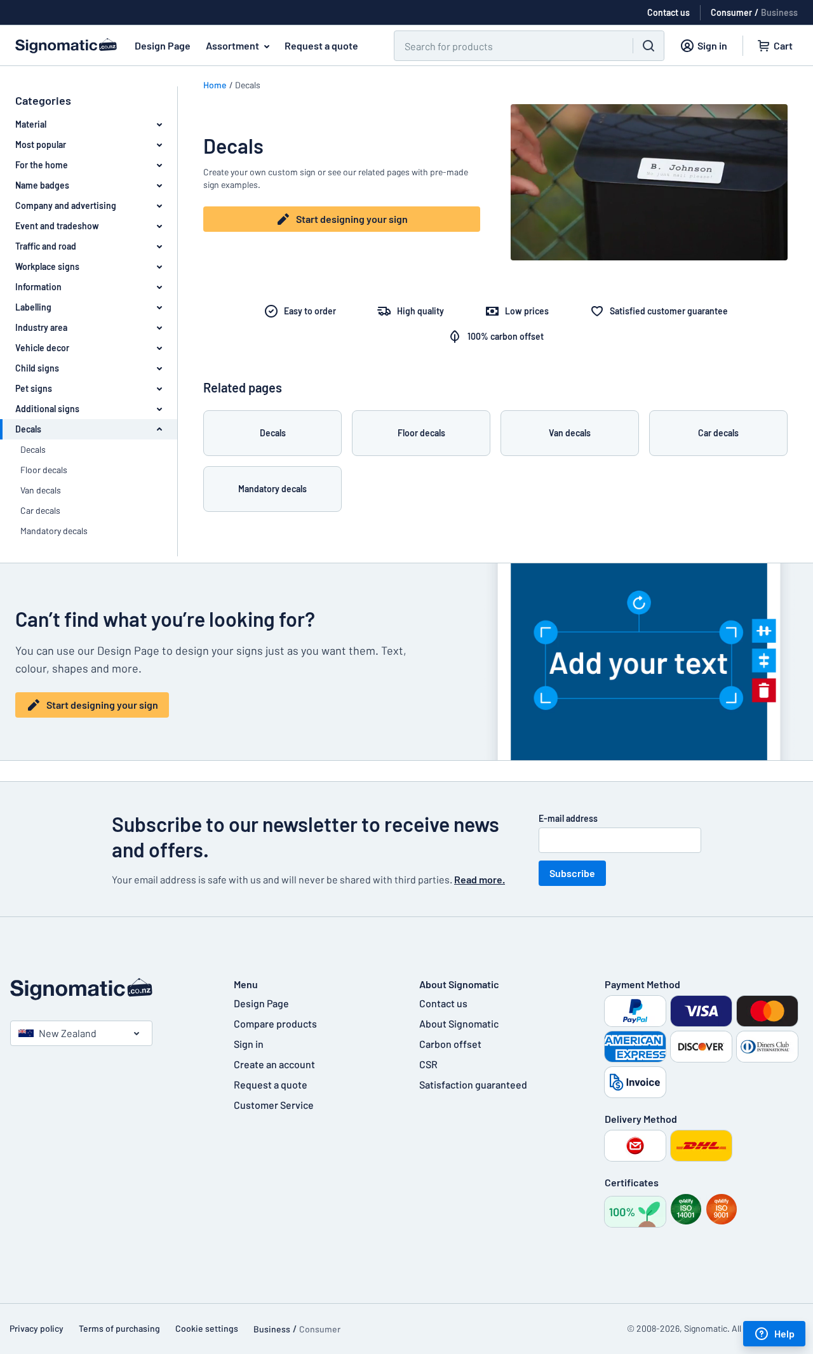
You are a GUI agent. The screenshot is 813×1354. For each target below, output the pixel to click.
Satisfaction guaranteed (473, 1084)
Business (779, 12)
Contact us (443, 1003)
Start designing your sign (352, 219)
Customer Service (274, 1105)
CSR (428, 1064)
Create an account (274, 1064)
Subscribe (572, 873)
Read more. (479, 879)
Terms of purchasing (119, 1328)
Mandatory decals (54, 530)
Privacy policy (37, 1328)
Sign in (249, 1044)
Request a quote (321, 45)
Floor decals (43, 469)
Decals (33, 449)
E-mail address (568, 818)
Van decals (40, 490)
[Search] (648, 45)
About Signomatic (459, 1023)
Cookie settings (206, 1328)
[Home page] (109, 989)
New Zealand (68, 1033)
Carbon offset (450, 1044)
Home (215, 84)
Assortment (232, 45)
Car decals (40, 510)
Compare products (275, 1023)
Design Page (163, 45)
